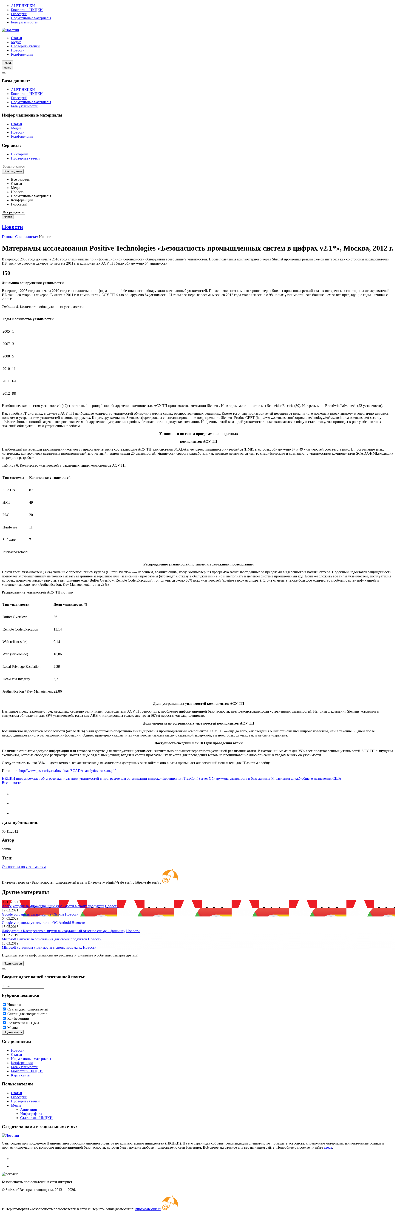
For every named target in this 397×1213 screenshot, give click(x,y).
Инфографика (31, 1114)
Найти (8, 217)
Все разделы (13, 171)
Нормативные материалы (31, 18)
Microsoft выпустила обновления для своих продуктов (44, 939)
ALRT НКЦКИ (23, 6)
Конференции (22, 54)
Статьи (16, 38)
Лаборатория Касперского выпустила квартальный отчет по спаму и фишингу (63, 931)
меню (7, 67)
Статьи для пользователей (27, 1009)
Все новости (11, 783)
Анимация (28, 1109)
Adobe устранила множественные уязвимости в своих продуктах (53, 906)
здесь (328, 1147)
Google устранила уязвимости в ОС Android (36, 923)
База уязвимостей (24, 22)
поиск (7, 62)
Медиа (16, 42)
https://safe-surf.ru (148, 1209)
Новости (18, 50)
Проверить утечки (25, 46)
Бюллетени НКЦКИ (27, 10)
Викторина (19, 154)
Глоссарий (19, 14)
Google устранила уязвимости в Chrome (33, 914)
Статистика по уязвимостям (24, 867)
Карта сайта (20, 1075)
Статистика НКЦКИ (36, 1118)
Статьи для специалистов (27, 1014)
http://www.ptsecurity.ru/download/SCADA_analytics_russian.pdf (67, 771)
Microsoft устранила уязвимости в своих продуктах (42, 947)
